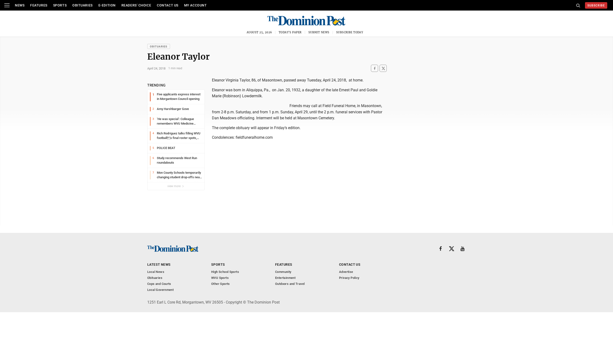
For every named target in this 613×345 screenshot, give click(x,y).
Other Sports (220, 284)
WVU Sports (220, 278)
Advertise (346, 272)
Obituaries (82, 5)
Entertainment (285, 278)
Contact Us (167, 5)
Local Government (160, 290)
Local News (155, 272)
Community (283, 272)
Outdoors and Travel (290, 284)
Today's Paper (290, 32)
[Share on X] (383, 68)
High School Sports (225, 272)
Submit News (318, 32)
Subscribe (596, 5)
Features (38, 5)
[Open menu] (7, 5)
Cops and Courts (159, 284)
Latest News (159, 264)
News (19, 5)
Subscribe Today (349, 32)
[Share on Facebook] (374, 68)
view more (174, 186)
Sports (60, 5)
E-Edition (107, 5)
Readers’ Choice (136, 5)
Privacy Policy (349, 278)
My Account (195, 5)
